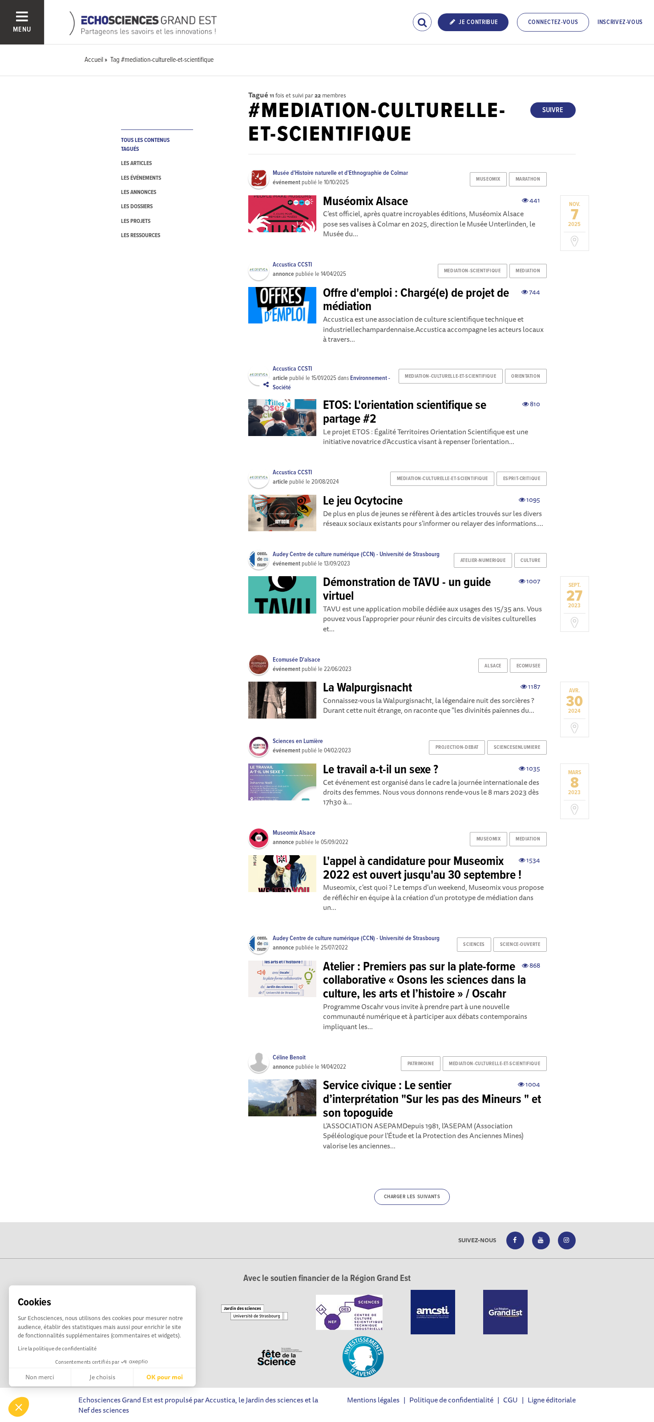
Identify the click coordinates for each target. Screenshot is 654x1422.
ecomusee (528, 666)
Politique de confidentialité (451, 1400)
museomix (488, 179)
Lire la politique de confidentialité (57, 1348)
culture (530, 560)
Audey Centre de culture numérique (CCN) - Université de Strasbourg (356, 554)
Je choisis (102, 1377)
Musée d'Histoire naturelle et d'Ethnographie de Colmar (340, 173)
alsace (492, 666)
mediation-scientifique (472, 271)
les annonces (138, 192)
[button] (18, 1407)
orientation (525, 376)
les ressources (140, 235)
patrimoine (421, 1064)
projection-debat (457, 747)
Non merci (39, 1377)
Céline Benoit (289, 1058)
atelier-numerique (483, 560)
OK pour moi (164, 1377)
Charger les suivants (412, 1196)
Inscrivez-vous (620, 22)
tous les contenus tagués (145, 145)
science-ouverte (520, 944)
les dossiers (137, 206)
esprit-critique (521, 479)
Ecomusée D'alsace (296, 660)
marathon (528, 179)
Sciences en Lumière (298, 741)
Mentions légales (373, 1400)
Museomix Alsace (294, 833)
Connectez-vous (553, 22)
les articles (136, 163)
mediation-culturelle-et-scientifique (450, 376)
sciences (473, 944)
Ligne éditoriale (552, 1400)
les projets (135, 221)
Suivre (552, 110)
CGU (510, 1400)
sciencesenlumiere (517, 747)
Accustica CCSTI (292, 265)
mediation (528, 271)
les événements (141, 178)
